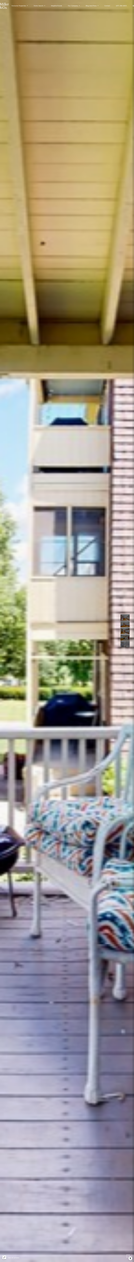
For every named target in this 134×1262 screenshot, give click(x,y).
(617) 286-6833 (121, 6)
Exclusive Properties (19, 6)
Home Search (38, 6)
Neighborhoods (56, 6)
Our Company (73, 6)
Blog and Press (91, 6)
